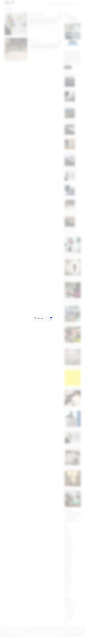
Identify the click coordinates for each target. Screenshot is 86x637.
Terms (51, 320)
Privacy (49, 320)
